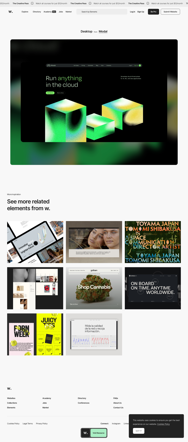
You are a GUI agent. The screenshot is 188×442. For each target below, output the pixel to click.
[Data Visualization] (94, 334)
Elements (11, 407)
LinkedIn (127, 423)
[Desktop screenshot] (35, 288)
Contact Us (118, 407)
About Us (117, 403)
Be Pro (153, 11)
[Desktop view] (35, 334)
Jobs (61, 11)
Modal (103, 31)
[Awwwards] (11, 12)
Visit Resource (98, 433)
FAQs (115, 398)
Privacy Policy (41, 423)
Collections (12, 403)
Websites (11, 398)
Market (69, 11)
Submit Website (170, 11)
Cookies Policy (13, 423)
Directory (37, 11)
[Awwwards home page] (85, 433)
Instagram (116, 423)
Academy (49, 11)
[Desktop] (35, 242)
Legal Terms (28, 423)
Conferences (83, 403)
